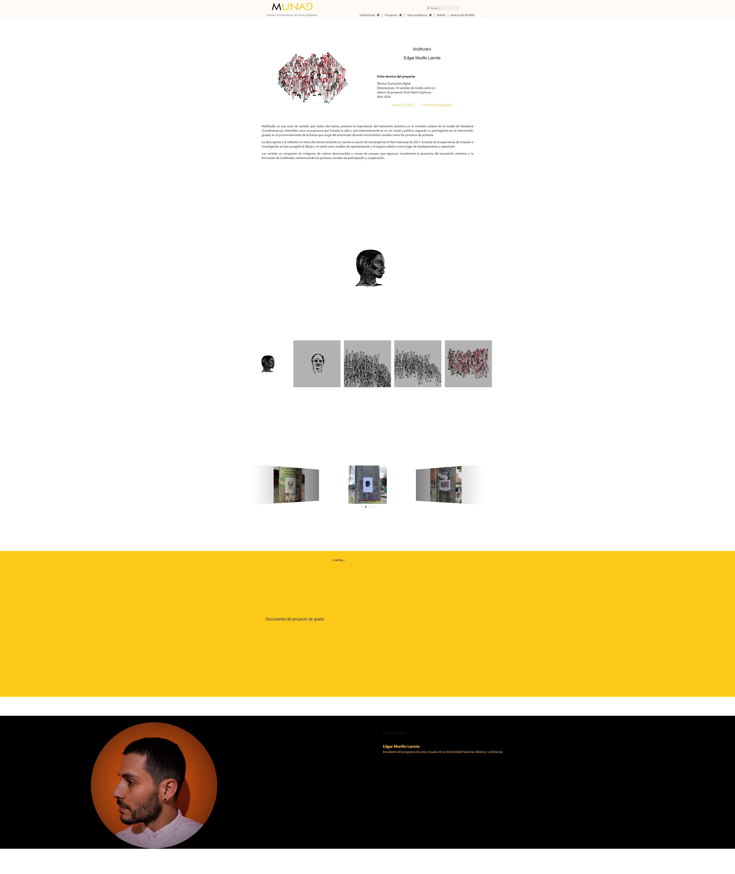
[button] (362, 506)
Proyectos (391, 15)
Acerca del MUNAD (463, 15)
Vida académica (417, 15)
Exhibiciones (367, 15)
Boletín (441, 15)
